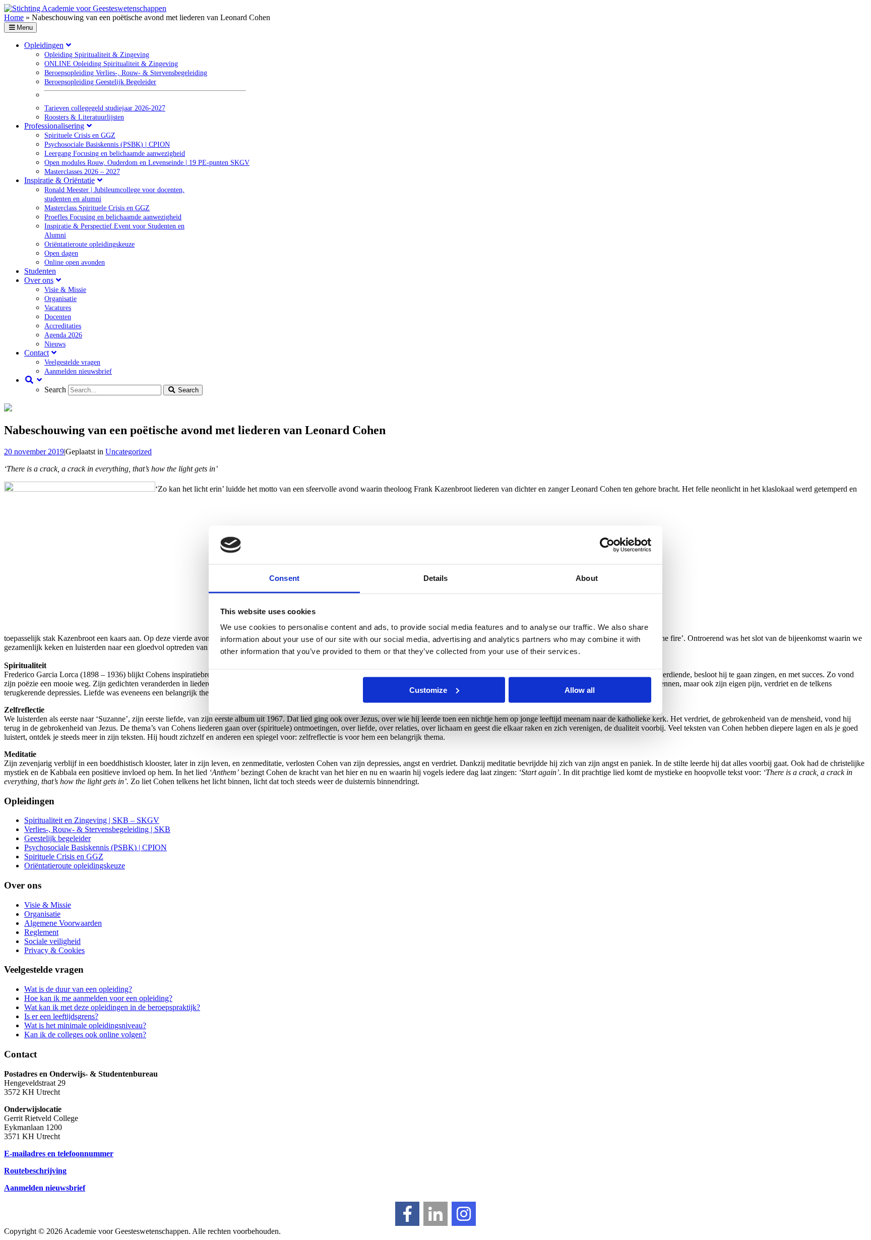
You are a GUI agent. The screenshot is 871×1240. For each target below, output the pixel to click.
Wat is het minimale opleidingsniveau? (85, 1025)
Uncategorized (128, 451)
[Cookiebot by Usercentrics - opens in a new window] (607, 545)
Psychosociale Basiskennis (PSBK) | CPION (95, 847)
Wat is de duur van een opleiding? (78, 989)
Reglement (41, 932)
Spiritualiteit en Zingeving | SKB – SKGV (91, 820)
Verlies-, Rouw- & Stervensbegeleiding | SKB (97, 829)
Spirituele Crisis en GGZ (63, 856)
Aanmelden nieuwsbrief (44, 1188)
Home (14, 17)
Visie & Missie (47, 905)
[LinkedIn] (435, 1214)
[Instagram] (464, 1214)
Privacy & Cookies (54, 950)
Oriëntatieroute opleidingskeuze (74, 865)
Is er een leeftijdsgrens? (61, 1016)
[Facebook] (407, 1214)
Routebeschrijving (35, 1170)
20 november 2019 (34, 451)
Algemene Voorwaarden (63, 923)
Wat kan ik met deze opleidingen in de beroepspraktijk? (112, 1007)
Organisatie (42, 914)
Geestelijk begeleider (57, 838)
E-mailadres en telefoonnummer (58, 1153)
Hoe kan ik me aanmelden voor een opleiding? (98, 998)
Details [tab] (435, 578)
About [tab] (587, 578)
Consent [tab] (284, 578)
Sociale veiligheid (52, 941)
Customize (428, 689)
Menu (25, 27)
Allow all (580, 689)
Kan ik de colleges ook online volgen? (85, 1034)
